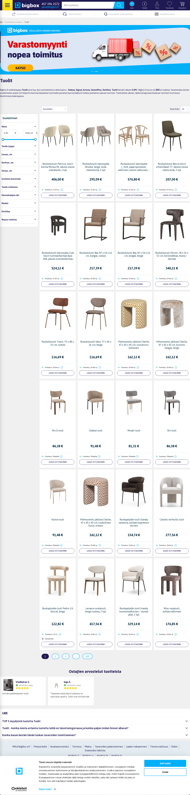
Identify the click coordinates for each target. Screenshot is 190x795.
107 (88, 656)
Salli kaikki (165, 763)
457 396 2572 (50, 4)
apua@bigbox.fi (50, 7)
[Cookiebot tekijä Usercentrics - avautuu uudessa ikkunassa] (19, 789)
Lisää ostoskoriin (58, 195)
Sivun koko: (175, 109)
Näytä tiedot (45, 789)
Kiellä (165, 772)
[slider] (3, 139)
